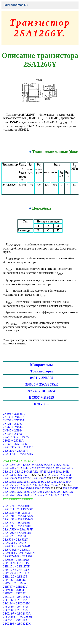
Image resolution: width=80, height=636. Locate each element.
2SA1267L (9, 495)
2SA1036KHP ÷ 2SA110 (18, 447)
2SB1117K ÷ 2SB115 (16, 563)
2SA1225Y (24, 464)
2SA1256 (22, 485)
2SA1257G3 (10, 488)
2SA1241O (62, 464)
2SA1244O (22, 471)
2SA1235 (49, 464)
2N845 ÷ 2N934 (13, 430)
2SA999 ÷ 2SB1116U (16, 559)
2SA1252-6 (24, 478)
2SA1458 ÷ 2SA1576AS (18, 519)
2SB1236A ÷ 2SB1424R (18, 573)
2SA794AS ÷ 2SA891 (16, 549)
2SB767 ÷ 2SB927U (15, 586)
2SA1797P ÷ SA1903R (17, 532)
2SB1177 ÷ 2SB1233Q (17, 569)
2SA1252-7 (39, 478)
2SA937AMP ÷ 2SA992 (17, 556)
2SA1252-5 (10, 478)
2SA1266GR (70, 488)
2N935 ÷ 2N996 (13, 433)
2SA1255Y (9, 485)
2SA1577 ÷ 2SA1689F (17, 522)
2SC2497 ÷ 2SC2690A (17, 613)
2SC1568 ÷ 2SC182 (15, 600)
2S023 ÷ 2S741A (13, 440)
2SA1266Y (37, 491)
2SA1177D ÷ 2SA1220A (18, 454)
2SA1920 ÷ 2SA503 (15, 536)
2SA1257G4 (26, 488)
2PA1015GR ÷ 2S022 (16, 437)
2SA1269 (63, 495)
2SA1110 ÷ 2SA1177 (15, 450)
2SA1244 (8, 471)
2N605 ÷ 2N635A (14, 413)
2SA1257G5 (42, 488)
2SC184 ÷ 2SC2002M (16, 603)
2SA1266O (23, 491)
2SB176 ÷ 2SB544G (15, 579)
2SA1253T (23, 481)
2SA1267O (23, 495)
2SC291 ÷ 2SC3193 (15, 620)
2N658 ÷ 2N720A (14, 420)
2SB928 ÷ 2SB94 (13, 590)
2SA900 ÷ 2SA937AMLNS (19, 553)
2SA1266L (9, 491)
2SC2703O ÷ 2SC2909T (18, 616)
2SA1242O (24, 468)
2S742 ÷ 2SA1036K (15, 443)
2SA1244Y (36, 471)
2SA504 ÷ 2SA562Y (15, 539)
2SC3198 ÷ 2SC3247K (17, 623)
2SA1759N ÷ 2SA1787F (18, 529)
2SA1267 (51, 491)
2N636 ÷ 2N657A (14, 417)
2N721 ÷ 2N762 (13, 423)
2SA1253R (65, 478)
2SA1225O (10, 464)
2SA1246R (62, 471)
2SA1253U (37, 481)
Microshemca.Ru (16, 5)
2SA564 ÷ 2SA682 (14, 542)
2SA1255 (50, 481)
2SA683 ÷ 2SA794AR (16, 546)
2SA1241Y (9, 468)
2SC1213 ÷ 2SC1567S (16, 596)
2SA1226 (37, 464)
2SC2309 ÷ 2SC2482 (15, 610)
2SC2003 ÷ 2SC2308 (15, 606)
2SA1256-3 (36, 485)
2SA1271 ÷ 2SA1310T (17, 505)
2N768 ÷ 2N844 (13, 427)
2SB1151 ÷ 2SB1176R (16, 566)
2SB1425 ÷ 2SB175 (15, 576)
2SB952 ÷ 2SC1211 (15, 593)
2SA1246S (9, 474)
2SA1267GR (65, 491)
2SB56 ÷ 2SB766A (14, 583)
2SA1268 (51, 495)
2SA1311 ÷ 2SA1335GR (18, 509)
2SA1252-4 (64, 474)
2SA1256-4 (50, 485)
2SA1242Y (38, 468)
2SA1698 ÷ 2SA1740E (17, 526)
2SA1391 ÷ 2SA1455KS (18, 516)
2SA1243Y (66, 468)
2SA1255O (64, 481)
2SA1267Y (37, 495)
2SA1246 (49, 471)
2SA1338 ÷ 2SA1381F (17, 512)
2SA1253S (9, 481)
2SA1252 (50, 474)
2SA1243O (52, 468)
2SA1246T (23, 474)
